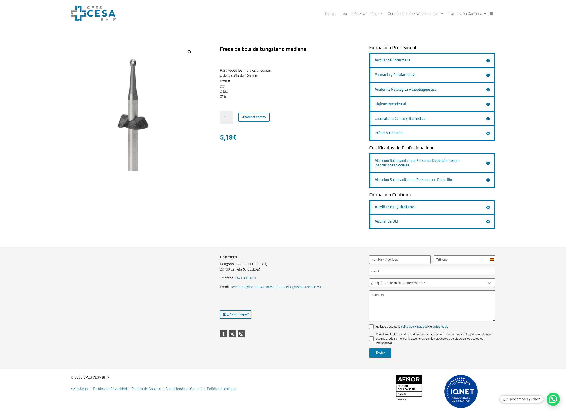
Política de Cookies (146, 389)
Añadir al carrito (254, 117)
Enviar (380, 353)
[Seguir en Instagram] (241, 333)
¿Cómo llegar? (238, 314)
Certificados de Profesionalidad (413, 13)
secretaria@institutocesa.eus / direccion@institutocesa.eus (276, 287)
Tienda (330, 13)
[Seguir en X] (232, 333)
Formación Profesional (359, 13)
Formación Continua (465, 13)
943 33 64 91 (246, 278)
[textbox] (428, 283)
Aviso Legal (80, 389)
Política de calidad (221, 389)
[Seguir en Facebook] (223, 333)
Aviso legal (440, 326)
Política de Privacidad (414, 326)
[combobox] (432, 282)
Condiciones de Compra (184, 389)
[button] (190, 52)
